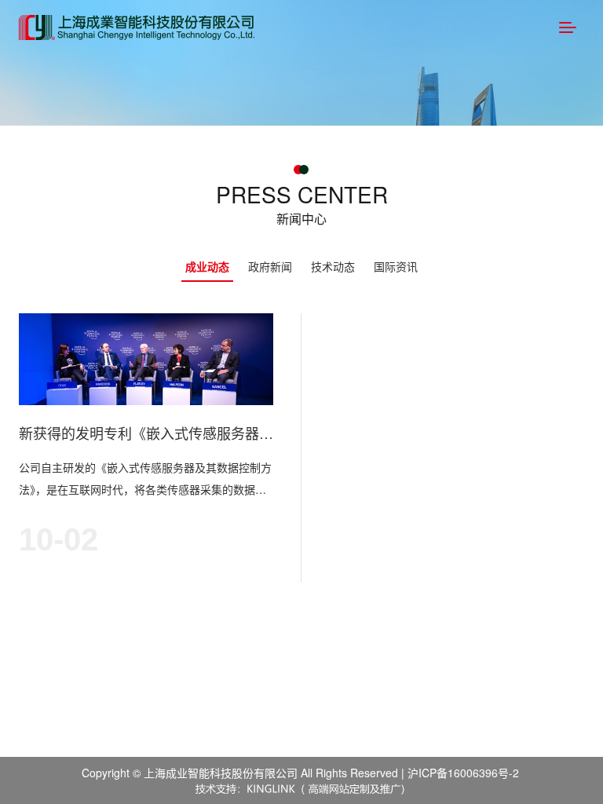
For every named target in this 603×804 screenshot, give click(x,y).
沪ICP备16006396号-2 (463, 772)
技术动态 (333, 266)
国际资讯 (396, 266)
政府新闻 (270, 266)
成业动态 (207, 266)
